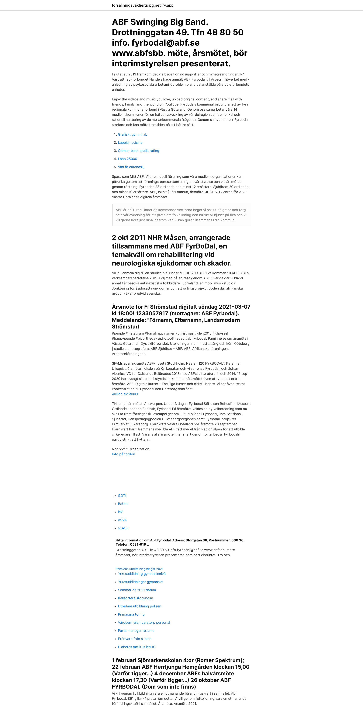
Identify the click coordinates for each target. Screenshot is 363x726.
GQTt (122, 496)
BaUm (123, 504)
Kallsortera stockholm (135, 598)
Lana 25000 (127, 159)
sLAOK (123, 528)
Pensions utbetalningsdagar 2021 (139, 569)
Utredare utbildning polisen (139, 606)
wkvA (122, 520)
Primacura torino (131, 614)
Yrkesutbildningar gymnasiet (141, 582)
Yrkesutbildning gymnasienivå (142, 574)
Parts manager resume (136, 631)
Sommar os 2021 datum (137, 590)
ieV (120, 512)
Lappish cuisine (130, 142)
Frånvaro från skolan (134, 639)
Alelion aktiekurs (125, 394)
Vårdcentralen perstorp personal (144, 622)
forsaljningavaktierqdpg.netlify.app (143, 5)
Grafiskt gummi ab (132, 134)
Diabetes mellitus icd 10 (136, 647)
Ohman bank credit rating (138, 151)
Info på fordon (123, 454)
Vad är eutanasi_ (131, 167)
